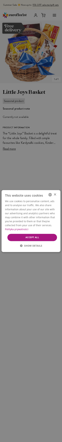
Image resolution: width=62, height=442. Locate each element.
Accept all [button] (32, 237)
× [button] (55, 194)
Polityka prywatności (16, 229)
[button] (31, 246)
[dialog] (31, 221)
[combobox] (50, 194)
